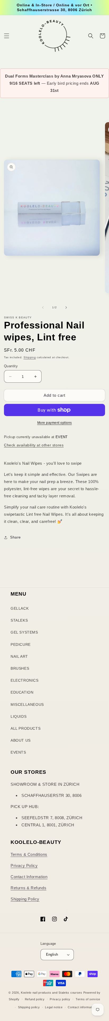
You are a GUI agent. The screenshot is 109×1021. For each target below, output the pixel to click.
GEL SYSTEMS (24, 632)
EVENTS (18, 752)
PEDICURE (21, 644)
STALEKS (19, 620)
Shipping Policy (25, 899)
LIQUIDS (18, 716)
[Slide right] (66, 307)
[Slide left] (43, 307)
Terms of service (88, 999)
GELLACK (20, 608)
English (52, 954)
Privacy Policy (24, 865)
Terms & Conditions (29, 854)
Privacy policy (60, 999)
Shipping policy (29, 1007)
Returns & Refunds (28, 888)
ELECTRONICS (25, 680)
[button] (6, 36)
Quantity (11, 366)
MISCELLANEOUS (27, 704)
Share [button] (15, 537)
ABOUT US (21, 740)
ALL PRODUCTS (25, 728)
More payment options (54, 423)
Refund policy (35, 999)
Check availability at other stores (33, 445)
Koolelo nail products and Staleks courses (51, 992)
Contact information (82, 1007)
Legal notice (53, 1007)
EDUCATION (22, 692)
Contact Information (29, 876)
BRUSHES (20, 668)
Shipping (30, 357)
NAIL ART (19, 656)
